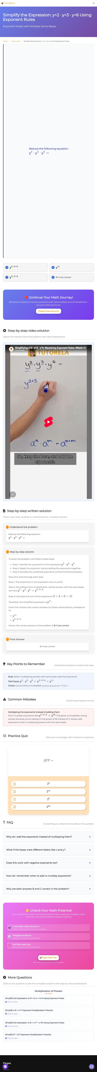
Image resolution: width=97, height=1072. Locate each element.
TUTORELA (9, 3)
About (6, 1069)
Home (5, 41)
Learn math (15, 41)
